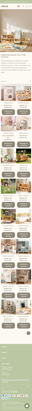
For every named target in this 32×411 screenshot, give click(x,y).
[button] (4, 6)
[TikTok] (12, 391)
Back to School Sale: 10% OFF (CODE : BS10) (16, 1)
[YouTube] (16, 391)
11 (24, 333)
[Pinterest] (6, 391)
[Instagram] (9, 391)
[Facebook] (3, 391)
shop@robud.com (7, 369)
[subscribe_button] (27, 386)
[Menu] (30, 6)
